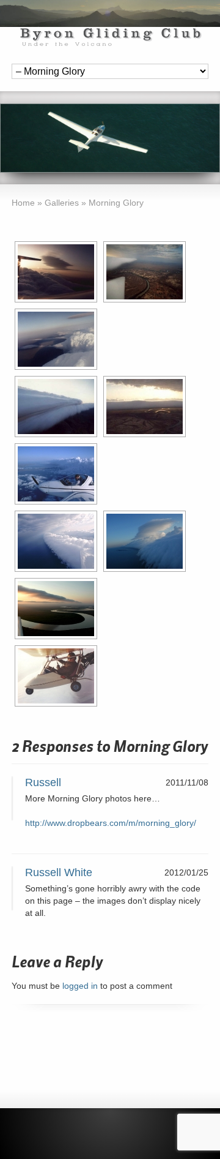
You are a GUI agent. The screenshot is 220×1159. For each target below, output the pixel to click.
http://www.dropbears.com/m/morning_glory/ (110, 823)
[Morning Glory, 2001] (56, 541)
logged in (80, 986)
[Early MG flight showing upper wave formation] (56, 271)
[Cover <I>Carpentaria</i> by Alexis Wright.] (56, 608)
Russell (43, 782)
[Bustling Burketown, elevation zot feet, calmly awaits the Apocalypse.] (144, 271)
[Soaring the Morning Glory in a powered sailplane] (56, 473)
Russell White (58, 872)
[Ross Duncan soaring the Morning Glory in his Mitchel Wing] (56, 675)
